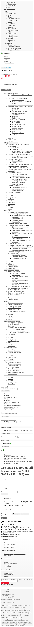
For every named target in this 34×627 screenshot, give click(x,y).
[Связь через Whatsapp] (9, 76)
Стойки (14, 131)
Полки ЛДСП (16, 123)
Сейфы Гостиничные (14, 306)
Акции (10, 17)
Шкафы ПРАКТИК (17, 149)
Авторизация (12, 5)
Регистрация (12, 4)
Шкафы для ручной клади (20, 167)
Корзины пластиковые (18, 113)
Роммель (10, 38)
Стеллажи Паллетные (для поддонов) (19, 245)
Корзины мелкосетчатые (19, 111)
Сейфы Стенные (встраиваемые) (18, 311)
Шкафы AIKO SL (17, 161)
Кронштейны (16, 114)
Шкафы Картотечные (14, 172)
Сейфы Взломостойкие (15, 304)
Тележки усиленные (14, 294)
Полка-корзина (16, 121)
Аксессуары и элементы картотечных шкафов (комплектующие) (19, 182)
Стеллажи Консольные (15, 243)
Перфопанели (16, 118)
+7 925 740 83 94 (6, 67)
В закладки (15, 514)
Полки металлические (18, 124)
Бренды (10, 138)
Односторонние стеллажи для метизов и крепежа (21, 237)
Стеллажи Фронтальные (19, 248)
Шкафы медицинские (14, 352)
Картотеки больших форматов (21, 177)
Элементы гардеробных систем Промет (20, 106)
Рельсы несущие (17, 129)
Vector (10, 22)
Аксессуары (15, 108)
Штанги (14, 134)
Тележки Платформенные (16, 291)
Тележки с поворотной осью (17, 293)
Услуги (10, 15)
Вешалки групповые (14, 362)
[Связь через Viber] (6, 76)
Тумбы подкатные (13, 370)
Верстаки (11, 326)
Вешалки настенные (14, 365)
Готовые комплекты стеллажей (21, 215)
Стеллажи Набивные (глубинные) (22, 247)
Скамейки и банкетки (14, 369)
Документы (7, 566)
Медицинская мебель (10, 347)
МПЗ (9, 32)
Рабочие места (12, 334)
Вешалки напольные (14, 364)
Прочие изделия (9, 360)
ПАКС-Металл (12, 33)
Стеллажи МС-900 (17, 220)
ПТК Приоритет (13, 37)
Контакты (6, 56)
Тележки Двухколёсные (15, 289)
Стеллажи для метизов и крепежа (18, 225)
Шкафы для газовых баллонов (21, 332)
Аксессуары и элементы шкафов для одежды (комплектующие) (22, 151)
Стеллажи (7, 210)
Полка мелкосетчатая (18, 119)
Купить (3, 518)
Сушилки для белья (18, 133)
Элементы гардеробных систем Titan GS (20, 105)
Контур (10, 27)
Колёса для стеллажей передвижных (18, 274)
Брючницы (15, 110)
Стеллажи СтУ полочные (19, 256)
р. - (18, 421)
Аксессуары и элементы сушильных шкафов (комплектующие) (19, 189)
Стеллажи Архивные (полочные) (18, 212)
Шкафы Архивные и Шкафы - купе (19, 154)
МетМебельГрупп (13, 30)
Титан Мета (11, 40)
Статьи (6, 591)
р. (20, 421)
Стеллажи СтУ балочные (19, 255)
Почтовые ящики (13, 367)
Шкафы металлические (11, 143)
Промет (10, 35)
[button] (9, 413)
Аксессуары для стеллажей (20, 214)
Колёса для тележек (14, 271)
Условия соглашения (14, 48)
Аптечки (10, 349)
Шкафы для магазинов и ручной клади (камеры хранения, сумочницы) (20, 165)
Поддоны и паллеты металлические (19, 286)
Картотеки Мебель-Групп (19, 179)
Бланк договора (8, 565)
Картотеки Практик (18, 176)
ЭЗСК (10, 41)
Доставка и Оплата (14, 18)
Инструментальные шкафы (16, 331)
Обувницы (15, 116)
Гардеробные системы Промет (17, 98)
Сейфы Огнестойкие (14, 308)
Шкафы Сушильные (14, 185)
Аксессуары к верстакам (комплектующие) (15, 323)
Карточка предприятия (10, 563)
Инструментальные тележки (17, 327)
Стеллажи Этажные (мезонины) (21, 250)
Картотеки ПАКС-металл (19, 174)
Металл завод (12, 28)
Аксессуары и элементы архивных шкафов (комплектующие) (22, 156)
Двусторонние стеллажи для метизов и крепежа (20, 227)
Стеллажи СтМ (16, 222)
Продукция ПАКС (13, 50)
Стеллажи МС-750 (17, 218)
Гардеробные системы (11, 93)
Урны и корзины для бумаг (16, 372)
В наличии (7, 443)
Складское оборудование (11, 270)
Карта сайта (7, 555)
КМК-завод (11, 25)
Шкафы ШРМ (16, 147)
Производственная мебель (12, 321)
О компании (12, 13)
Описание (7, 499)
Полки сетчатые (17, 126)
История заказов (8, 574)
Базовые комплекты (18, 100)
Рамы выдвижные (17, 128)
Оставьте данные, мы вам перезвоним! (14, 554)
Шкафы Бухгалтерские (15, 159)
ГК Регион (11, 23)
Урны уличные (12, 374)
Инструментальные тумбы (16, 329)
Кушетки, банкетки (14, 351)
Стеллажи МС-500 (17, 217)
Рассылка (6, 576)
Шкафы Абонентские (14, 192)
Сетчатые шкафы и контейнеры (18, 288)
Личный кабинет (9, 573)
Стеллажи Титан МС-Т (19, 258)
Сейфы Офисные (13, 309)
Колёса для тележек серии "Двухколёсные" (20, 277)
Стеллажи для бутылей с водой (17, 223)
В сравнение (25, 514)
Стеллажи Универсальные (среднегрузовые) (16, 252)
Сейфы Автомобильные (15, 303)
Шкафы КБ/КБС (17, 162)
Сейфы (6, 301)
